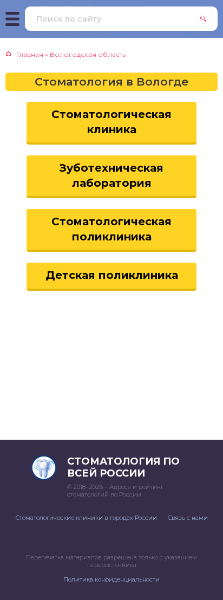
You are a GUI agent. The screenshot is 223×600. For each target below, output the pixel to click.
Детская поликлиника (111, 275)
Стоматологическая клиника (111, 122)
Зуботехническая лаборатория (111, 175)
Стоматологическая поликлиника (111, 229)
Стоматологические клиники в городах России (86, 517)
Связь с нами (188, 517)
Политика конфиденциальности (111, 579)
